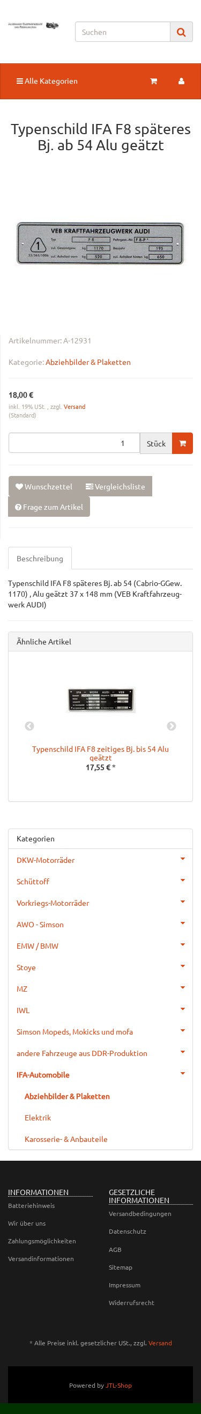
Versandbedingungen (140, 1213)
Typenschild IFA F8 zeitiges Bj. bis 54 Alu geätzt (100, 752)
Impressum (124, 1284)
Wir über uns (27, 1223)
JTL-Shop (119, 1385)
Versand (74, 406)
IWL (23, 1010)
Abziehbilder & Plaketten (88, 362)
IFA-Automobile (43, 1074)
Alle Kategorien (50, 80)
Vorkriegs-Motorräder (53, 902)
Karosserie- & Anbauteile (66, 1139)
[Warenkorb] (153, 80)
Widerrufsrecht (131, 1302)
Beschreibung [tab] (40, 558)
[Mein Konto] (181, 80)
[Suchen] (181, 32)
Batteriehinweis (31, 1205)
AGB (115, 1249)
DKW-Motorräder (46, 859)
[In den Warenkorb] (182, 443)
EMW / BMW (37, 945)
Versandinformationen (41, 1258)
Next (171, 726)
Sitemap (120, 1267)
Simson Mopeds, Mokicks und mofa (75, 1031)
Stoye (26, 967)
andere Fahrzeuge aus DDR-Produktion (82, 1053)
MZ (22, 988)
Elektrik (38, 1117)
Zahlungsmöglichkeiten (42, 1240)
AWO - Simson (40, 924)
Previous (29, 726)
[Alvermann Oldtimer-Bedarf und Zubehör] (33, 25)
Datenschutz (127, 1231)
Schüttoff (33, 881)
